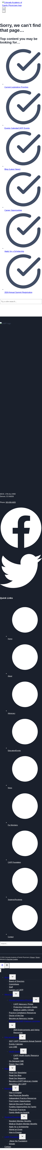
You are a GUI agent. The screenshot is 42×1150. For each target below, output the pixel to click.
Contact (11, 937)
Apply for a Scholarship (14, 251)
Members (8, 1089)
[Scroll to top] (2, 966)
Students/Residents (15, 900)
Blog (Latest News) (12, 169)
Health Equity (14, 1052)
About (10, 676)
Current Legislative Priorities (16, 87)
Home (10, 639)
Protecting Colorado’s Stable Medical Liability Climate (25, 1008)
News (10, 788)
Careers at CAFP (16, 990)
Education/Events (14, 750)
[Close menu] (0, 970)
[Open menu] (3, 10)
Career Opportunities (13, 210)
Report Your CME (16, 1064)
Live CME (13, 1047)
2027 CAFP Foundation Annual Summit (25, 1041)
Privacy (32, 957)
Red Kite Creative (12, 959)
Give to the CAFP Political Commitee (24, 1021)
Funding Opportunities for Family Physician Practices (22, 1108)
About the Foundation (18, 1141)
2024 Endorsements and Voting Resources (26, 1031)
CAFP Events (24, 128)
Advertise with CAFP (17, 1084)
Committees (14, 984)
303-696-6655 (11, 502)
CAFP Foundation (14, 862)
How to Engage (15, 1132)
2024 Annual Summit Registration (18, 292)
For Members (13, 825)
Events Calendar (11, 128)
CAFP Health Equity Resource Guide (26, 1056)
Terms (37, 957)
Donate (12, 1144)
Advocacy (11, 713)
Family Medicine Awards (19, 1112)
